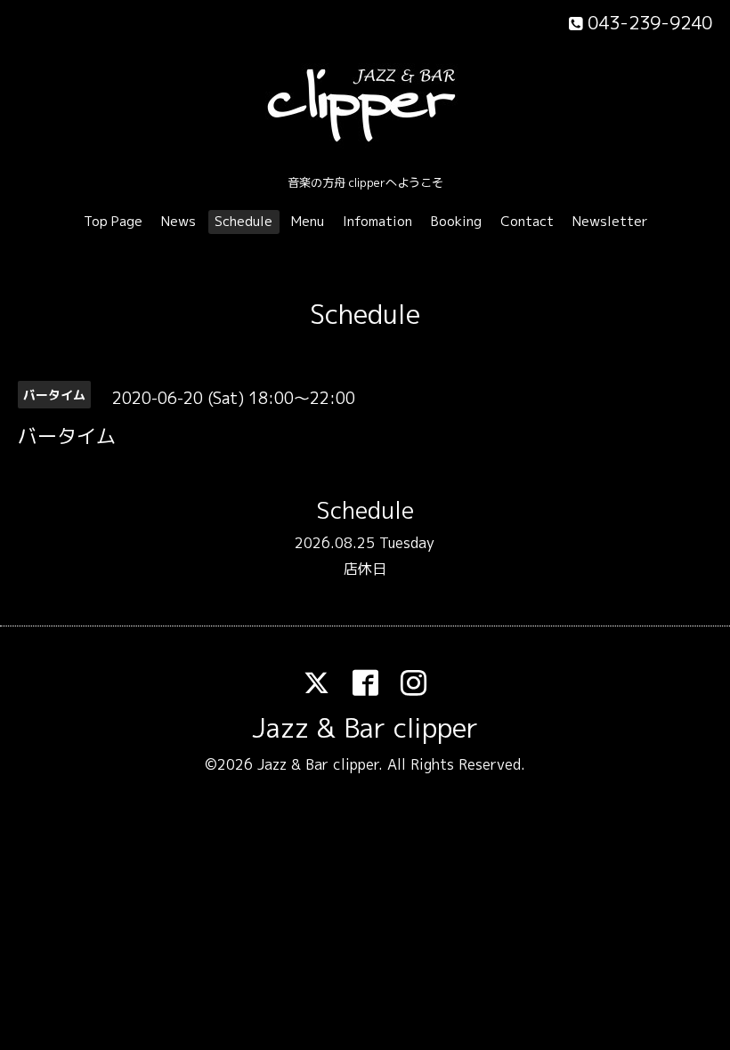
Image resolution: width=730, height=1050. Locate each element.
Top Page (113, 221)
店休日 (365, 568)
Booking (456, 221)
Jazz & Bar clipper (365, 728)
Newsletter (610, 221)
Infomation (377, 221)
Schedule (243, 221)
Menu (307, 221)
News (178, 221)
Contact (527, 221)
